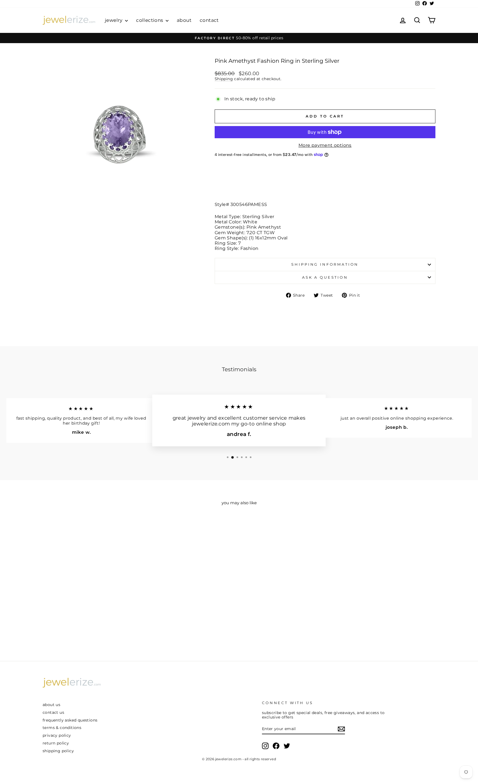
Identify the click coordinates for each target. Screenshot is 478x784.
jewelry (114, 20)
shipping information (324, 264)
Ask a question (325, 277)
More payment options (325, 145)
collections (150, 20)
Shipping (224, 79)
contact (209, 20)
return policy (56, 743)
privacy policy (57, 735)
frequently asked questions (70, 720)
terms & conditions (62, 727)
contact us (53, 712)
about (184, 20)
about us (51, 704)
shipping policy (58, 751)
